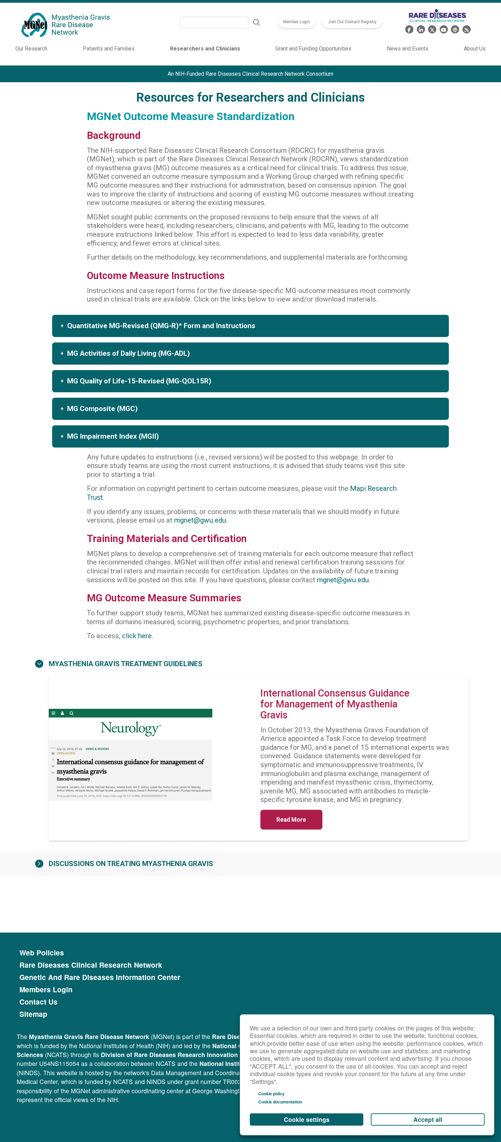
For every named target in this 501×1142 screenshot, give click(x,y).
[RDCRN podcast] (455, 28)
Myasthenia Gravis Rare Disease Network (89, 1036)
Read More (291, 819)
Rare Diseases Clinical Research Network (90, 965)
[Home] (66, 25)
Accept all (427, 1119)
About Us (475, 48)
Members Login (46, 989)
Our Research (31, 48)
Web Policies (41, 952)
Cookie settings (307, 1119)
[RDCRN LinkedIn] (421, 28)
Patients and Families (109, 48)
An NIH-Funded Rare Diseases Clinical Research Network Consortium (250, 74)
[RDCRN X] (432, 28)
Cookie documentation (280, 1102)
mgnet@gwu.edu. (201, 520)
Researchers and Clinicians (205, 48)
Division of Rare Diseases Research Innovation (169, 1054)
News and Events (407, 48)
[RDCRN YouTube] (444, 28)
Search (256, 22)
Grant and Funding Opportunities (313, 48)
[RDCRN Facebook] (409, 28)
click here (137, 636)
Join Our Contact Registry (352, 21)
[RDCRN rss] (466, 28)
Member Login (296, 21)
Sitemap (33, 1014)
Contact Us (38, 1001)
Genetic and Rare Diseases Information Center (99, 977)
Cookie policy (271, 1093)
